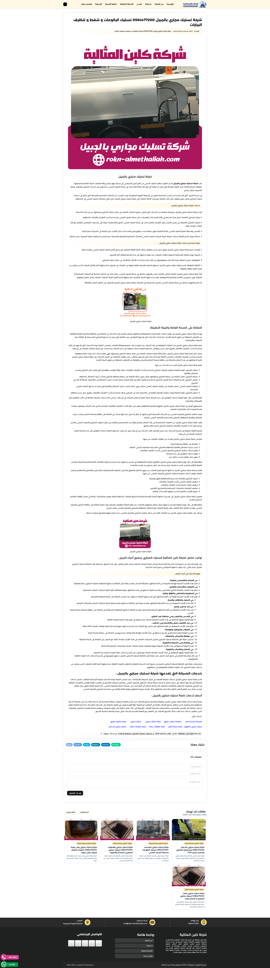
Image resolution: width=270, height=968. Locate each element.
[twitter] (92, 943)
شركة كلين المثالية (186, 733)
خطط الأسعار (111, 4)
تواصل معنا (86, 4)
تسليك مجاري (135, 721)
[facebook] (99, 943)
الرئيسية (170, 4)
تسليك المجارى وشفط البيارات (194, 843)
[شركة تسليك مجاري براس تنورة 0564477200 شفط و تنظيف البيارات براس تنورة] (81, 829)
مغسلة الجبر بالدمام (194, 721)
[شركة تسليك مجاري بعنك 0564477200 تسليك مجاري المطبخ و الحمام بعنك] (189, 875)
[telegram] (71, 943)
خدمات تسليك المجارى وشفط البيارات (135, 733)
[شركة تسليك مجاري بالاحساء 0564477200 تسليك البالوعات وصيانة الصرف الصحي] (153, 829)
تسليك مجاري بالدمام (117, 727)
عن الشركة (159, 4)
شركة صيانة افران (175, 727)
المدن (139, 4)
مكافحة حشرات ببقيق (172, 721)
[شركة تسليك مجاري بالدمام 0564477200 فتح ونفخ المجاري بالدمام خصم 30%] (189, 829)
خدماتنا (148, 4)
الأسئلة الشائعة (126, 4)
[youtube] (85, 943)
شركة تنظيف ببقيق (118, 721)
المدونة (98, 4)
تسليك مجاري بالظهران (193, 727)
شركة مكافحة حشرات (137, 727)
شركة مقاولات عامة (157, 727)
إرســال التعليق (75, 793)
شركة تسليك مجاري (153, 721)
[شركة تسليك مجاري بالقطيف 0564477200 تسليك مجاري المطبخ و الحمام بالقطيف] (117, 829)
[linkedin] (78, 943)
